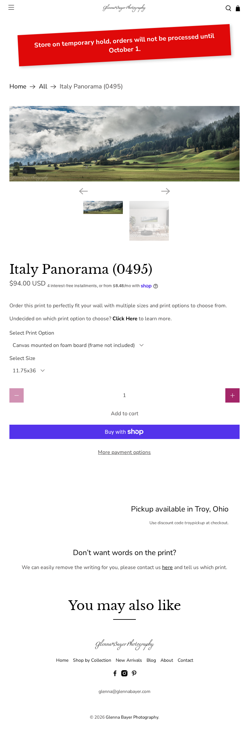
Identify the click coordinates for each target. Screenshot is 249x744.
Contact (185, 660)
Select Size (22, 358)
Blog (151, 660)
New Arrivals (129, 660)
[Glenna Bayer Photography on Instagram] (124, 675)
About (166, 660)
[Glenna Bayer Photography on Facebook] (115, 675)
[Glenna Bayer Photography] (124, 8)
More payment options (124, 452)
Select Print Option (31, 333)
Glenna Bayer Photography (132, 717)
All (43, 87)
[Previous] (83, 191)
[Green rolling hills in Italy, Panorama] (124, 144)
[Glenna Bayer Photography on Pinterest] (134, 675)
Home (17, 87)
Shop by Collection (92, 660)
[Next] (166, 191)
